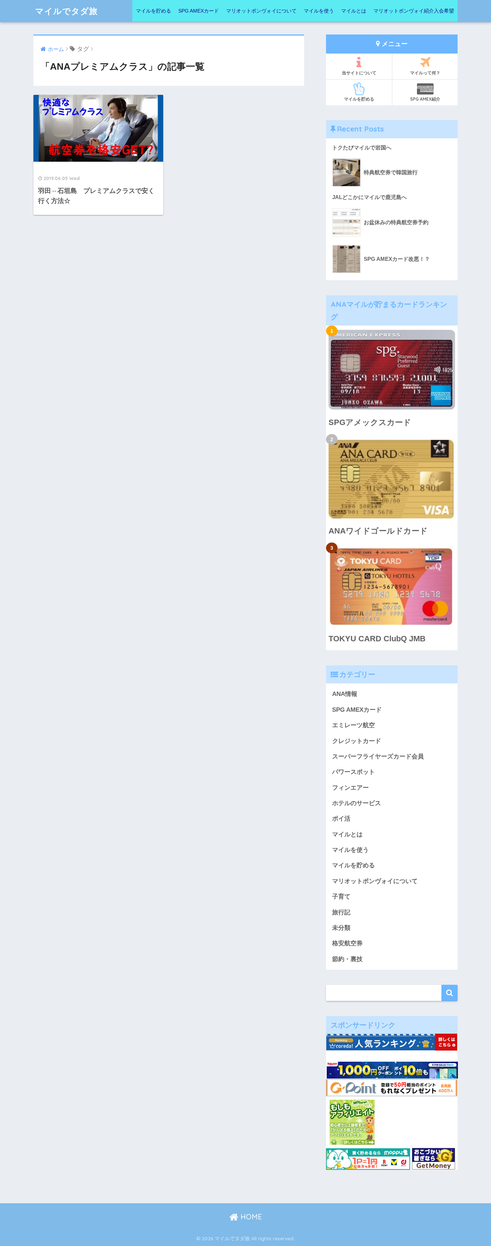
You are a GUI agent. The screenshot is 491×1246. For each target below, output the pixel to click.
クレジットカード (356, 741)
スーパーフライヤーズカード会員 (378, 756)
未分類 (341, 927)
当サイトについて (359, 72)
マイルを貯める (153, 11)
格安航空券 (347, 943)
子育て (341, 896)
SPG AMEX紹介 (425, 99)
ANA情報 (344, 694)
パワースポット (353, 772)
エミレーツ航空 (353, 725)
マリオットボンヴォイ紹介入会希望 (413, 11)
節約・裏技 (347, 959)
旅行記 (341, 912)
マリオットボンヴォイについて (261, 11)
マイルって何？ (425, 72)
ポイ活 (341, 818)
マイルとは (353, 11)
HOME (250, 1216)
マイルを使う (319, 11)
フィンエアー (350, 787)
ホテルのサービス (356, 803)
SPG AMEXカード (198, 11)
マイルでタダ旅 (66, 11)
